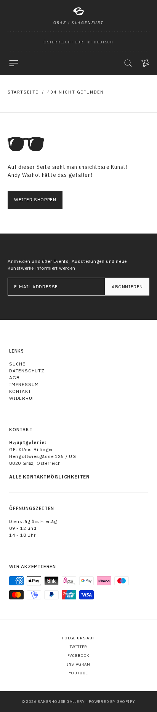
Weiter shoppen (35, 199)
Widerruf (22, 398)
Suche (17, 364)
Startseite (23, 92)
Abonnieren (127, 286)
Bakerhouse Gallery (61, 701)
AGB (14, 377)
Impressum (24, 384)
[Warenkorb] (144, 63)
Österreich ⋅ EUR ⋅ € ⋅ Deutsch (78, 42)
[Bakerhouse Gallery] (78, 11)
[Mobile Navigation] (14, 63)
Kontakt (20, 391)
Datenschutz (27, 370)
